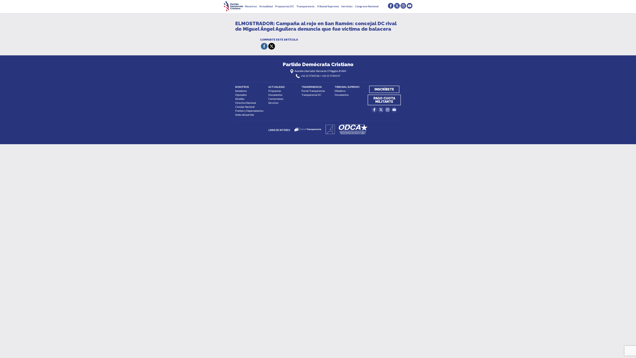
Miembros (340, 90)
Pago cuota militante (384, 100)
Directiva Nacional (245, 102)
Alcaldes (239, 98)
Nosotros (251, 6)
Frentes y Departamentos (249, 110)
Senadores (241, 90)
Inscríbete (384, 89)
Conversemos (275, 98)
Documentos (275, 94)
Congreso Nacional (366, 6)
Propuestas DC (284, 6)
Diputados (241, 94)
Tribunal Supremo (328, 6)
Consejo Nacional (245, 106)
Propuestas (274, 90)
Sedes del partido (244, 114)
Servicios (347, 6)
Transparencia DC (311, 94)
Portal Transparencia (313, 90)
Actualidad (266, 6)
